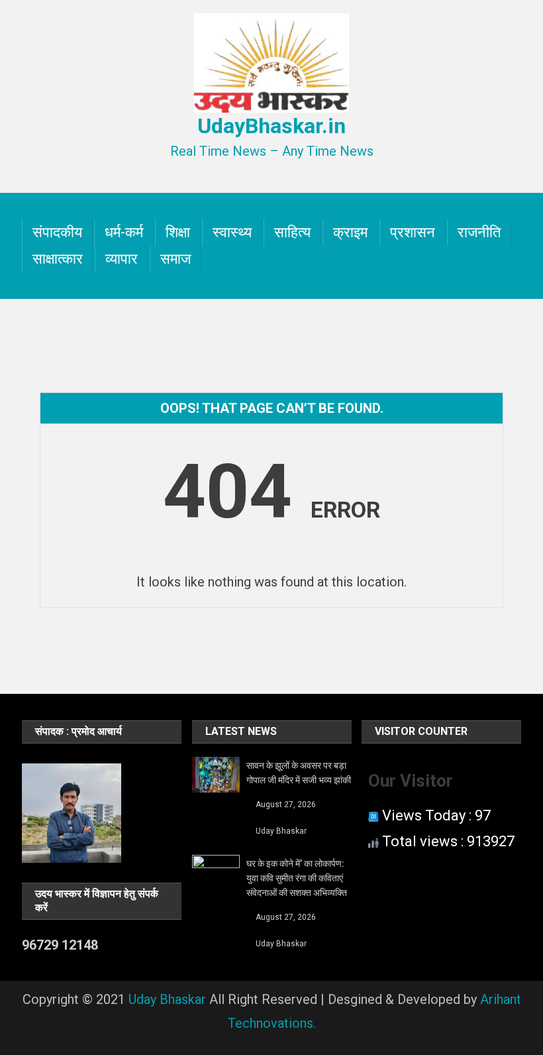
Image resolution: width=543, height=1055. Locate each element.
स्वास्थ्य (232, 232)
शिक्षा (178, 232)
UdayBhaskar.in (271, 126)
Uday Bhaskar (281, 831)
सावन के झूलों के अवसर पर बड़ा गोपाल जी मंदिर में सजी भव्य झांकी (298, 772)
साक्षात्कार (57, 258)
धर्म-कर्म (124, 232)
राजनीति (479, 232)
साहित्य (292, 232)
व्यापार (121, 258)
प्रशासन (412, 232)
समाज (175, 258)
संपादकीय (57, 232)
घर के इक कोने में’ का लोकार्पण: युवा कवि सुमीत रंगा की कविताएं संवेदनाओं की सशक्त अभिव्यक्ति (296, 878)
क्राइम (350, 232)
